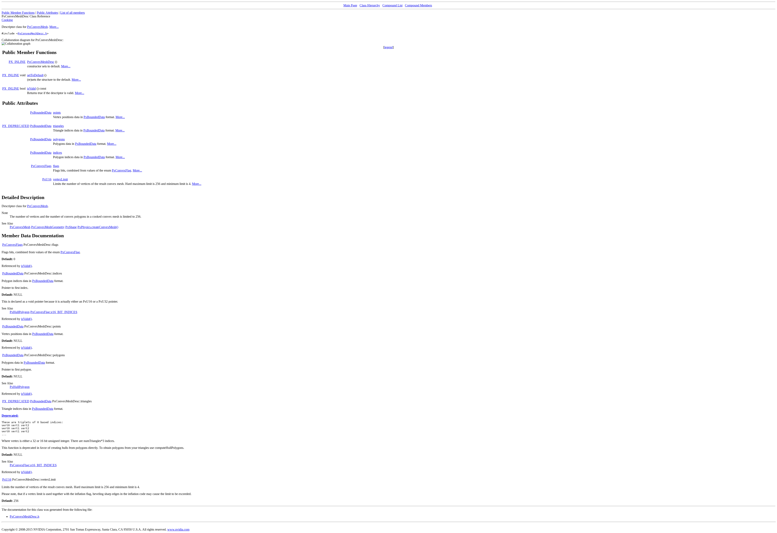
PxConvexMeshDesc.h (32, 33)
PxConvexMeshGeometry (48, 227)
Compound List (392, 5)
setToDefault (35, 75)
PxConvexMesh (37, 27)
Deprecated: (10, 415)
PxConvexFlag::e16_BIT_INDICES (53, 312)
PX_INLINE (17, 62)
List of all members (72, 12)
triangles (58, 126)
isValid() (26, 266)
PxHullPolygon (20, 312)
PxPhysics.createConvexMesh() (97, 227)
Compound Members (418, 5)
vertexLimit (60, 179)
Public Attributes (47, 12)
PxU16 (46, 179)
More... (54, 27)
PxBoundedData (40, 112)
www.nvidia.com (178, 529)
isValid (31, 88)
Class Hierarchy (370, 5)
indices (57, 152)
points (57, 112)
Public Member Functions (18, 12)
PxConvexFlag (121, 170)
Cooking (7, 20)
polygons (59, 139)
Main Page (350, 5)
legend (388, 47)
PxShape (71, 227)
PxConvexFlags (41, 166)
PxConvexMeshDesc (40, 62)
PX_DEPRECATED (15, 126)
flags (56, 166)
